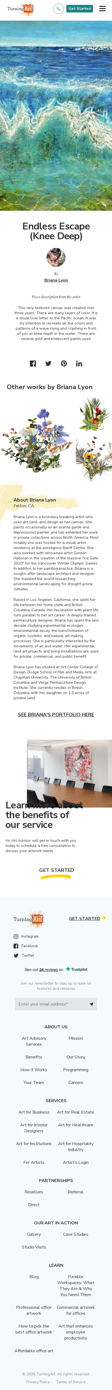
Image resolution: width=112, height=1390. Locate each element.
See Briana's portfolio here (56, 714)
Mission (76, 1038)
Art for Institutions (34, 1144)
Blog (34, 1277)
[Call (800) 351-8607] (58, 9)
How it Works (33, 1070)
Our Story (76, 1057)
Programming (75, 1070)
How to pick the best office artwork (33, 1329)
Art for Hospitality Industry (76, 1147)
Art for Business (33, 1112)
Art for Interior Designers (34, 1128)
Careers (76, 1083)
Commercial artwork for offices (76, 1310)
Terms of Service (71, 1382)
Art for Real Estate (75, 1112)
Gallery (34, 1234)
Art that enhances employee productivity (75, 1332)
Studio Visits (34, 1247)
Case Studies (75, 1234)
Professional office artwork (34, 1310)
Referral (75, 1192)
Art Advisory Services (34, 1041)
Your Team (34, 1083)
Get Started (80, 8)
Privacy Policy (38, 1382)
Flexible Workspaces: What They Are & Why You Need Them (75, 1286)
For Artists (33, 1162)
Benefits (34, 1057)
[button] (102, 9)
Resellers (33, 1192)
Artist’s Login (76, 1162)
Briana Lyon (56, 280)
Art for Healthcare (75, 1125)
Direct (34, 1205)
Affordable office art (33, 1351)
